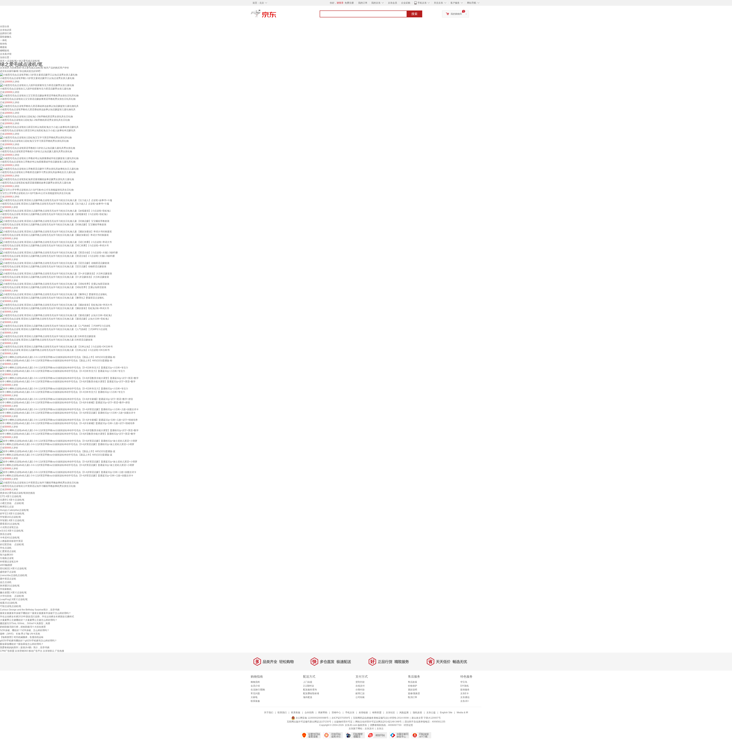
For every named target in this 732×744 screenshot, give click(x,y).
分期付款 (360, 689)
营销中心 (336, 712)
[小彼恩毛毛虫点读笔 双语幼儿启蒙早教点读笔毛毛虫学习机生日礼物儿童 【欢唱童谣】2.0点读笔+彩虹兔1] (55, 210)
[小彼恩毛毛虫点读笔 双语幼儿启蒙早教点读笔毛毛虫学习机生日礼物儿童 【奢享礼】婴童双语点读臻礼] (53, 294)
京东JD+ (464, 701)
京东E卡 (464, 693)
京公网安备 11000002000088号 (312, 718)
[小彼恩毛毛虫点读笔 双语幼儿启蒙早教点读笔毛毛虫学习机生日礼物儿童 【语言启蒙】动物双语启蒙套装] (54, 263)
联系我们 (282, 712)
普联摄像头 (5, 36)
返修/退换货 (414, 693)
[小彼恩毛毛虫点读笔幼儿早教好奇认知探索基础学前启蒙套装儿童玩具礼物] (39, 158)
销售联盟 (376, 712)
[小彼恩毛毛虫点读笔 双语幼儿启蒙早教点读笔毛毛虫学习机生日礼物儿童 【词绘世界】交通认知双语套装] (54, 284)
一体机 (3, 40)
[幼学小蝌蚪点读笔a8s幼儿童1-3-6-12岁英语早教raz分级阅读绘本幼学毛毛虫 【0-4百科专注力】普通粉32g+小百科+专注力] (64, 388)
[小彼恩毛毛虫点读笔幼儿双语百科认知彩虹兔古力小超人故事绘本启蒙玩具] (39, 127)
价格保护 (412, 685)
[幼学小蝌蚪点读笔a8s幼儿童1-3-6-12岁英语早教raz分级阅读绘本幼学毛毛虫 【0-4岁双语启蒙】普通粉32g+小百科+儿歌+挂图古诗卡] (69, 409)
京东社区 (390, 712)
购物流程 (255, 682)
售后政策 (412, 682)
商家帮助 (322, 712)
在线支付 (360, 685)
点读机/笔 (12, 61)
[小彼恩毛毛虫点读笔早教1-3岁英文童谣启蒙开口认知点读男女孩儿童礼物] (38, 74)
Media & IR (462, 712)
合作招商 (309, 712)
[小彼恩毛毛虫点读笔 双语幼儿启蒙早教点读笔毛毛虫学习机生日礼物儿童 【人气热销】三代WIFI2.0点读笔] (55, 325)
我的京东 (375, 3)
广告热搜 (59, 651)
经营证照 (408, 725)
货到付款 (360, 682)
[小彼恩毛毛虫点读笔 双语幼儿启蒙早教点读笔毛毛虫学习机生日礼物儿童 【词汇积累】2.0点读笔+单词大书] (56, 242)
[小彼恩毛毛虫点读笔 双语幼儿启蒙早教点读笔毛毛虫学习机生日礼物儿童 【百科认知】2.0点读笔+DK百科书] (56, 346)
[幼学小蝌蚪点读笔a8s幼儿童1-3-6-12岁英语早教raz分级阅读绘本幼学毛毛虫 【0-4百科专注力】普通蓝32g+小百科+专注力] (64, 367)
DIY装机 (464, 685)
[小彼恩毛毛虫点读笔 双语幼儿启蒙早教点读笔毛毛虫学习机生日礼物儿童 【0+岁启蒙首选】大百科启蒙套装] (56, 273)
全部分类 (4, 26)
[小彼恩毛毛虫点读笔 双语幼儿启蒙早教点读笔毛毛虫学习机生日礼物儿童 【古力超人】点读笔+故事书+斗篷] (56, 200)
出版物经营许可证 (343, 721)
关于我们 (268, 712)
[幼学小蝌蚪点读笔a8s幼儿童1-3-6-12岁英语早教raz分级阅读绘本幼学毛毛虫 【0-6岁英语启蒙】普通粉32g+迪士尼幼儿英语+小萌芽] (68, 440)
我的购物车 (456, 14)
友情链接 (363, 712)
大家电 (254, 697)
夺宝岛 (463, 682)
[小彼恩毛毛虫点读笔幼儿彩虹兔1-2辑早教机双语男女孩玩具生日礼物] (36, 116)
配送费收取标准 (311, 693)
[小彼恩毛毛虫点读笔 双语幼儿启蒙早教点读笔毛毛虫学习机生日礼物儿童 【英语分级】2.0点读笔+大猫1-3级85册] (59, 252)
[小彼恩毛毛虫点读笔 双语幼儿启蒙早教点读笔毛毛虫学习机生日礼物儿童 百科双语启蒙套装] (48, 336)
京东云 (380, 728)
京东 (276, 15)
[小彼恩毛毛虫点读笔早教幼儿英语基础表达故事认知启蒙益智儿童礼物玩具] (39, 106)
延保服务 (465, 689)
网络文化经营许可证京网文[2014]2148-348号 (378, 721)
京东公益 (431, 712)
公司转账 (360, 697)
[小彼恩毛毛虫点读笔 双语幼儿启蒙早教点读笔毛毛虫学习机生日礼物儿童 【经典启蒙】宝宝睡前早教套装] (54, 221)
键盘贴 (3, 47)
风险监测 (404, 712)
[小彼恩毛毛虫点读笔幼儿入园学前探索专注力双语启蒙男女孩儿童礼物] (37, 85)
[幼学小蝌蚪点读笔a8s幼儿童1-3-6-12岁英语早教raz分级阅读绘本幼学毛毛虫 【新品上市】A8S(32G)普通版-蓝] (57, 451)
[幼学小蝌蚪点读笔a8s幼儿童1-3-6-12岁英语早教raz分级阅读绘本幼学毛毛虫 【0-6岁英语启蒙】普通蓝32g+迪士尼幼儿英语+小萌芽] (68, 461)
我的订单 (362, 3)
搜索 (414, 13)
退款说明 (412, 689)
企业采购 (405, 3)
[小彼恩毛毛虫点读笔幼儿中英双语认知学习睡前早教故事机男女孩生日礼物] (39, 482)
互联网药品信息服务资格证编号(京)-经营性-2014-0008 (381, 718)
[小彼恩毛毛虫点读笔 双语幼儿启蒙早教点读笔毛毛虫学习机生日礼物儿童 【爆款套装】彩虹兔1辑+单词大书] (56, 304)
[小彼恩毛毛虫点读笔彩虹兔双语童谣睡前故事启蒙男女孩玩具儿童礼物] (37, 179)
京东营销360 (21, 651)
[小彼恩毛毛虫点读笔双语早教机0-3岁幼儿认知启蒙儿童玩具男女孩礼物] (37, 148)
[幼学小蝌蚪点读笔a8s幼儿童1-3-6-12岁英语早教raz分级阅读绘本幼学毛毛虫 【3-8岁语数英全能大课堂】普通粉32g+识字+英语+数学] (69, 430)
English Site (446, 712)
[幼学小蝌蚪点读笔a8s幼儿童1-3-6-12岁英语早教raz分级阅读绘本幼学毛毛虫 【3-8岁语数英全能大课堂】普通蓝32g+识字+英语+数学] (69, 378)
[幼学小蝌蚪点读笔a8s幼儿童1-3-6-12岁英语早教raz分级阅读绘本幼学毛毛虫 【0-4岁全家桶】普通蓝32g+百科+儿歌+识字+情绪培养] (69, 419)
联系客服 (255, 701)
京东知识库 (5, 30)
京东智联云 (48, 651)
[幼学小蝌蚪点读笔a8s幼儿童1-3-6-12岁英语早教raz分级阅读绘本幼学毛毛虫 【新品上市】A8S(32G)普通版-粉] (57, 357)
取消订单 (412, 697)
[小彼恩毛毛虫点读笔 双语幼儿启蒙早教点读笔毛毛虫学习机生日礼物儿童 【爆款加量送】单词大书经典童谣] (56, 231)
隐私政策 (417, 712)
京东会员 (392, 3)
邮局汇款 (360, 693)
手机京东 (422, 3)
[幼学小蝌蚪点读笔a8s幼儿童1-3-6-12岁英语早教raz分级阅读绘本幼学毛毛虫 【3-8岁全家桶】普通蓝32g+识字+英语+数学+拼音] (66, 399)
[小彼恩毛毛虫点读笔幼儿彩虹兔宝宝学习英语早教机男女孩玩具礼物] (36, 137)
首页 (2, 61)
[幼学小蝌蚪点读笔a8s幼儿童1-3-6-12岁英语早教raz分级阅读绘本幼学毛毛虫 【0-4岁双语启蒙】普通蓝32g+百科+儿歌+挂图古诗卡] (68, 472)
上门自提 (307, 682)
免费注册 (349, 3)
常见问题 (255, 693)
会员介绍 (255, 685)
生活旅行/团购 (258, 689)
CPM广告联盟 (7, 651)
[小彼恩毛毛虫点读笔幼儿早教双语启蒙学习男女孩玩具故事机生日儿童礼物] (39, 168)
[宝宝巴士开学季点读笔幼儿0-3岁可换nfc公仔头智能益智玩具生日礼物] (37, 189)
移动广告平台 (35, 651)
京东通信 (465, 697)
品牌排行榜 (5, 33)
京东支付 (369, 728)
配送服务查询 (310, 689)
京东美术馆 (5, 54)
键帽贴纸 (4, 50)
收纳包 (3, 43)
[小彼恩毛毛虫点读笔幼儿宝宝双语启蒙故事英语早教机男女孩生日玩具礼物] (39, 95)
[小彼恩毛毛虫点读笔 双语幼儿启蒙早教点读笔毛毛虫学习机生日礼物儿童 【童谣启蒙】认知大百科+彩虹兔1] (56, 315)
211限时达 (308, 685)
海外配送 (307, 697)
